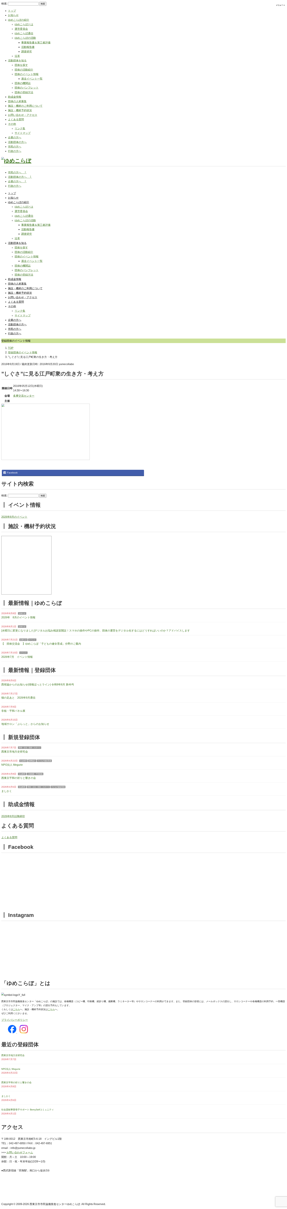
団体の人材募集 (17, 101)
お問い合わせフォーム (19, 1152)
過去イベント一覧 (32, 78)
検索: (4, 3)
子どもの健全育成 (44, 761)
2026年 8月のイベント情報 (18, 617)
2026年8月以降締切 (13, 816)
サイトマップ (23, 133)
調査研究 (26, 51)
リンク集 (20, 128)
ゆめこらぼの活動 (25, 37)
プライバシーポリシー (14, 1019)
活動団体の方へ (17, 142)
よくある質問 (16, 119)
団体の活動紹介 (24, 69)
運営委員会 (21, 28)
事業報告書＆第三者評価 (35, 42)
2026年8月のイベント (14, 516)
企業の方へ (14, 137)
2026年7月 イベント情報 (17, 656)
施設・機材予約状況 (20, 110)
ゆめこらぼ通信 (24, 33)
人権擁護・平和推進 (35, 774)
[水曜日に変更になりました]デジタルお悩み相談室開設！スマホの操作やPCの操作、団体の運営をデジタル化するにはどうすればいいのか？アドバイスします (95, 630)
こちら (16, 1009)
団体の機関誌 (23, 83)
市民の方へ (14, 146)
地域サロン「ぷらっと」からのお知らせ (25, 724)
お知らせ (13, 15)
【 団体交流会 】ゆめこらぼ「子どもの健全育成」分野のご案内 (41, 643)
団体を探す (21, 65)
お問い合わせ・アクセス (22, 115)
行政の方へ (14, 151)
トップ (12, 10)
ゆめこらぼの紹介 (18, 19)
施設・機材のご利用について (25, 105)
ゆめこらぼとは (24, 24)
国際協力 (32, 761)
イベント (32, 640)
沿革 (17, 56)
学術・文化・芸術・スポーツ (29, 748)
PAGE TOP (278, 1170)
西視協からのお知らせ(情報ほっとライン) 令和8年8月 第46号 (37, 684)
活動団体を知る (17, 60)
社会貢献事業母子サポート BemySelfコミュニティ (27, 1109)
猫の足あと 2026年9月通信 (18, 697)
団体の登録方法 (24, 92)
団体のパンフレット (27, 87)
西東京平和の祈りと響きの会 (18, 778)
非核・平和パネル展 (13, 710)
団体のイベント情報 (27, 74)
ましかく (6, 791)
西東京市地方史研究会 (14, 751)
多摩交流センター (23, 395)
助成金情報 (14, 96)
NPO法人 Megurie (12, 764)
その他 (12, 124)
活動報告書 (28, 47)
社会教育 (23, 761)
